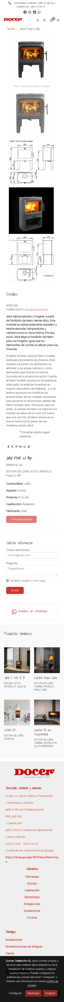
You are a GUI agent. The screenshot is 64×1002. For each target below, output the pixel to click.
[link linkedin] (34, 12)
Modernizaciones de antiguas (23, 946)
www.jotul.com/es (36, 309)
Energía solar (32, 904)
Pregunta (12, 563)
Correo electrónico (18, 550)
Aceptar (50, 993)
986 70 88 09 (46, 3)
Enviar (15, 590)
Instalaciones (32, 910)
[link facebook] (25, 12)
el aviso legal (38, 580)
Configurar (15, 993)
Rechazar (33, 993)
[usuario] (44, 20)
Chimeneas (32, 876)
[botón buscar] (38, 20)
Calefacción (32, 890)
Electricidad (32, 897)
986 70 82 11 (38, 6)
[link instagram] (29, 12)
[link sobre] (32, 775)
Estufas (32, 883)
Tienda (10, 28)
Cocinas (32, 917)
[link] (13, 20)
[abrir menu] (58, 20)
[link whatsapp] (39, 12)
